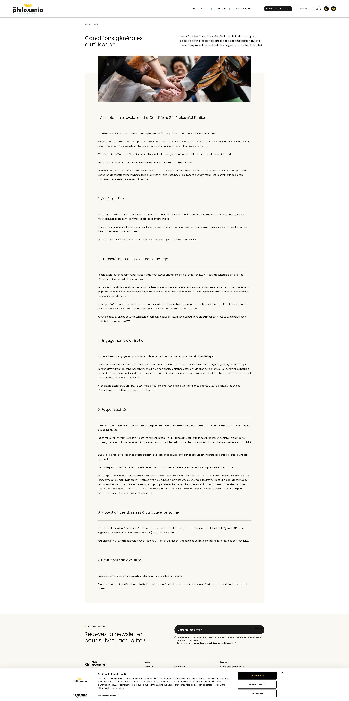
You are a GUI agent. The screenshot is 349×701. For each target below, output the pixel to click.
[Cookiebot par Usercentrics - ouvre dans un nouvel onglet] (80, 696)
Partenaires (243, 8)
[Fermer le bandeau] (283, 673)
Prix (220, 8)
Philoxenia (198, 8)
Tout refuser (257, 693)
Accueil (88, 24)
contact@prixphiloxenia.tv (231, 666)
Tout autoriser (257, 675)
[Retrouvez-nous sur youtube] (333, 8)
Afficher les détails (107, 695)
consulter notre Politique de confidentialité (225, 540)
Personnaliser (255, 684)
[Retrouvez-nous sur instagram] (326, 8)
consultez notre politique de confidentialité (214, 643)
